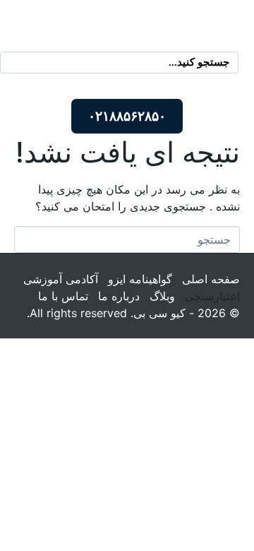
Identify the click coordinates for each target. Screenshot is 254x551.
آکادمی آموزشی (60, 279)
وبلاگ (162, 296)
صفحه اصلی (211, 279)
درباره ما (119, 296)
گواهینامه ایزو (140, 279)
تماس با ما (63, 296)
